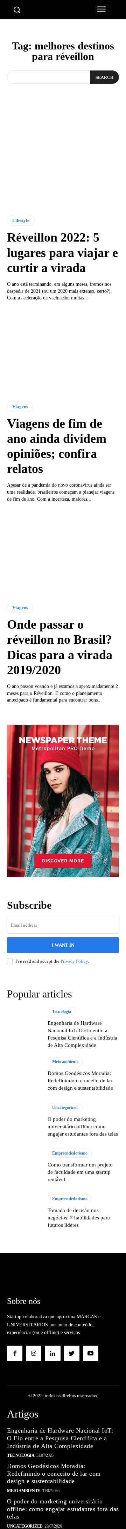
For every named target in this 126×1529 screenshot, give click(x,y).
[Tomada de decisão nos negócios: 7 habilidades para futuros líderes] (24, 1211)
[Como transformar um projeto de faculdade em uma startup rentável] (24, 1166)
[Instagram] (33, 1353)
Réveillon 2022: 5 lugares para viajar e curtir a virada (62, 252)
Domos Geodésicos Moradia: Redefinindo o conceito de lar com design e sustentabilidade (80, 1080)
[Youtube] (90, 1353)
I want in (63, 945)
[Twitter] (71, 1353)
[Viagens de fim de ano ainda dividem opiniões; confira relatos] (63, 351)
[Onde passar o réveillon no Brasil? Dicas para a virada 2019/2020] (63, 552)
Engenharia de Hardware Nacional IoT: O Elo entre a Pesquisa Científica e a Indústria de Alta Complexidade (60, 1438)
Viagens (20, 406)
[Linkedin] (52, 1353)
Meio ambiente (65, 1061)
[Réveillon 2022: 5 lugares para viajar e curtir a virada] (63, 165)
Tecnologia (61, 1011)
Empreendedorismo (70, 1153)
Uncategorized (65, 1107)
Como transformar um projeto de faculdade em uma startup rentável (80, 1172)
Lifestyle (20, 220)
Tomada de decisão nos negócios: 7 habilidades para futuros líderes (79, 1217)
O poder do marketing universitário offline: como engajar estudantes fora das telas (83, 1126)
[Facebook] (14, 1353)
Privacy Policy (74, 961)
